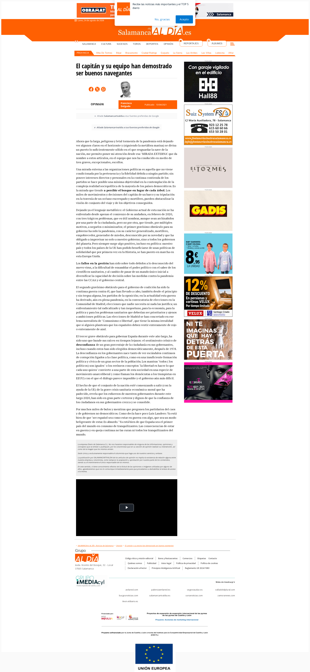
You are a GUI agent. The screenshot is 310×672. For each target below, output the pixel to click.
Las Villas (207, 53)
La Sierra (177, 53)
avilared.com (131, 589)
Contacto (212, 558)
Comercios (187, 558)
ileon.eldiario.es (130, 601)
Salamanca (89, 44)
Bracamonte (131, 53)
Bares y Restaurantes (168, 558)
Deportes (152, 44)
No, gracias (162, 19)
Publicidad (151, 563)
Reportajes (191, 43)
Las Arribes (192, 53)
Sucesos (122, 44)
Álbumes (217, 43)
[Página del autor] (125, 89)
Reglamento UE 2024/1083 (197, 568)
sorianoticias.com (194, 595)
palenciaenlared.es (160, 589)
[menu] (232, 44)
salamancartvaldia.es (159, 595)
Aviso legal (166, 563)
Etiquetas (201, 558)
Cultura (106, 44)
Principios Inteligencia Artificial (166, 568)
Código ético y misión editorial (139, 558)
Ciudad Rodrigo (149, 53)
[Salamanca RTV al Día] (155, 30)
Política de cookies (209, 563)
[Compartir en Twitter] (97, 89)
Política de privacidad (186, 563)
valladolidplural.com (225, 589)
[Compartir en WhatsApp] (103, 89)
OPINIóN (97, 104)
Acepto (184, 19)
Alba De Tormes (104, 53)
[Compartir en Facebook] (91, 89)
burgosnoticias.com (128, 595)
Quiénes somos (135, 563)
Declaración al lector (137, 568)
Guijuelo (165, 53)
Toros (137, 44)
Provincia (83, 53)
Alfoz (231, 53)
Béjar (119, 53)
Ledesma (220, 53)
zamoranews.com (226, 595)
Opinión (168, 44)
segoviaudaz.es (195, 589)
